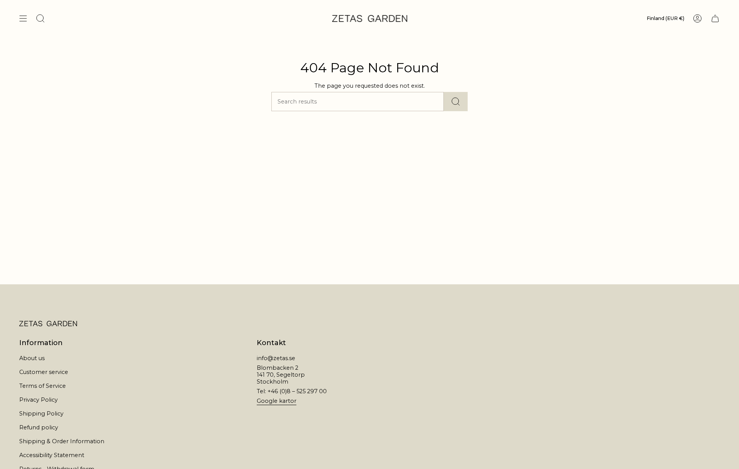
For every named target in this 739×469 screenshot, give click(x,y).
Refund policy (38, 427)
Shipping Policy (41, 413)
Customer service (43, 372)
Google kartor (276, 400)
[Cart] (715, 18)
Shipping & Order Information (61, 441)
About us (32, 358)
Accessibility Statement (51, 455)
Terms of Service (42, 385)
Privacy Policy (38, 399)
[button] (40, 18)
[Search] (456, 101)
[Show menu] (23, 18)
